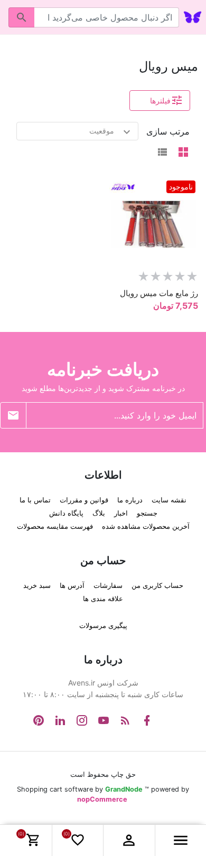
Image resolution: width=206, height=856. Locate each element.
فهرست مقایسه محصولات (55, 526)
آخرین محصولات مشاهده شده (146, 526)
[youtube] (103, 720)
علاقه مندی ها (103, 598)
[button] (129, 840)
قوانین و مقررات (84, 500)
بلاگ (98, 513)
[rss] (125, 720)
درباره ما (130, 500)
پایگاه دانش (66, 513)
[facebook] (147, 720)
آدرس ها (72, 585)
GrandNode (124, 789)
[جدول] (183, 152)
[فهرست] (162, 152)
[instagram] (82, 720)
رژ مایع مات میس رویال (159, 293)
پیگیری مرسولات (103, 625)
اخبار (121, 513)
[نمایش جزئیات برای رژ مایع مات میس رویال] (152, 224)
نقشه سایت (169, 500)
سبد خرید (37, 585)
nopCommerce (102, 799)
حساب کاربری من (157, 585)
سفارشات (108, 585)
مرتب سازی (168, 131)
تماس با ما (35, 500)
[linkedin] (60, 720)
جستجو (147, 513)
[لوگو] (192, 16)
